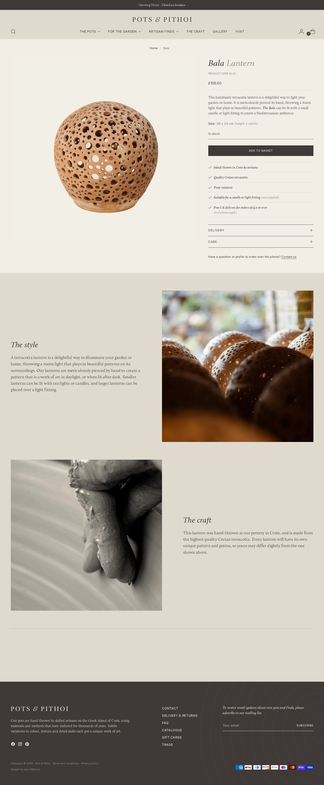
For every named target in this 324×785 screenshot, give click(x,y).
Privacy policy (89, 763)
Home (154, 48)
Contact (170, 708)
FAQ (165, 723)
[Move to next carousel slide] (309, 657)
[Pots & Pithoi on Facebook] (13, 745)
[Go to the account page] (299, 31)
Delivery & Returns (180, 715)
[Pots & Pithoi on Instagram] (20, 745)
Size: (233, 123)
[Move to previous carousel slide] (299, 658)
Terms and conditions (65, 763)
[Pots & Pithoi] (162, 19)
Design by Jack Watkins (25, 769)
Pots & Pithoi (42, 763)
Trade (167, 744)
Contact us (288, 256)
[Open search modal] (13, 31)
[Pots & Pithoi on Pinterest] (27, 745)
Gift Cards (172, 737)
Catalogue (172, 730)
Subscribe (304, 725)
